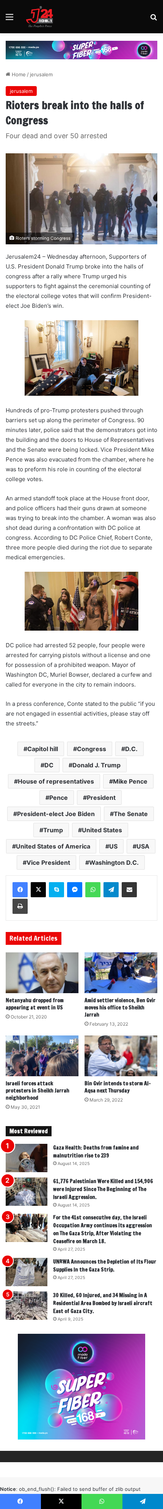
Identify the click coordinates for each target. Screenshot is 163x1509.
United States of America (53, 846)
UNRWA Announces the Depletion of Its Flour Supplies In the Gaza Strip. (104, 1265)
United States (102, 830)
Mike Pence (130, 781)
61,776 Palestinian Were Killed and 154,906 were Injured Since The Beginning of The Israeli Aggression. (103, 1189)
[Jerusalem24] (41, 16)
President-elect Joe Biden (56, 814)
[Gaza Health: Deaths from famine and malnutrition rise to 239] (26, 1158)
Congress (91, 749)
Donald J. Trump (96, 765)
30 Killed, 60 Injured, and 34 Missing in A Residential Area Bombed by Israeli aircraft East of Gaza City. (102, 1303)
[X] (38, 889)
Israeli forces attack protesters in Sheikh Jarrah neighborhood (37, 1091)
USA (142, 846)
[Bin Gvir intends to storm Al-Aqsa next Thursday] (121, 1055)
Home (18, 74)
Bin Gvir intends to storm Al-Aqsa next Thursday (118, 1087)
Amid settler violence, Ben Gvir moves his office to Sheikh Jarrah (120, 1007)
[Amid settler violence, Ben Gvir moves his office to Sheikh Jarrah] (121, 972)
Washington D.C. (114, 862)
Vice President (48, 862)
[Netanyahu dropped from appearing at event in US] (42, 972)
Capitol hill (42, 749)
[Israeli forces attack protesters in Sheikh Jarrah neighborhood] (42, 1055)
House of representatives (56, 781)
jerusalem (41, 74)
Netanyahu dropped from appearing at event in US (35, 1004)
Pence (58, 797)
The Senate (131, 814)
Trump (53, 830)
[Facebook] (20, 889)
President (101, 797)
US (113, 846)
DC (48, 765)
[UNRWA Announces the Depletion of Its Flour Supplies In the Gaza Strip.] (26, 1272)
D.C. (131, 749)
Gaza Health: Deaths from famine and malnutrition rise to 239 (96, 1151)
